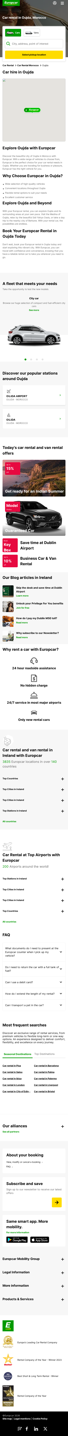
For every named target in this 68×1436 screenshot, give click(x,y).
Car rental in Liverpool (46, 1085)
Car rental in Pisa (12, 1065)
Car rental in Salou (12, 1072)
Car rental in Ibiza (12, 1078)
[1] (25, 359)
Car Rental (8, 65)
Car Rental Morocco (28, 65)
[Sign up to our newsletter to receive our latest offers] (57, 1202)
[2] (31, 359)
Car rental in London (14, 1085)
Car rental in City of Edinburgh (17, 1091)
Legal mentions (22, 1418)
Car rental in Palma (44, 1072)
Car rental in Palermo (45, 1078)
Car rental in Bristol (44, 1091)
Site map (7, 1418)
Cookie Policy (40, 1418)
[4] (42, 359)
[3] (37, 359)
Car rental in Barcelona (46, 1065)
